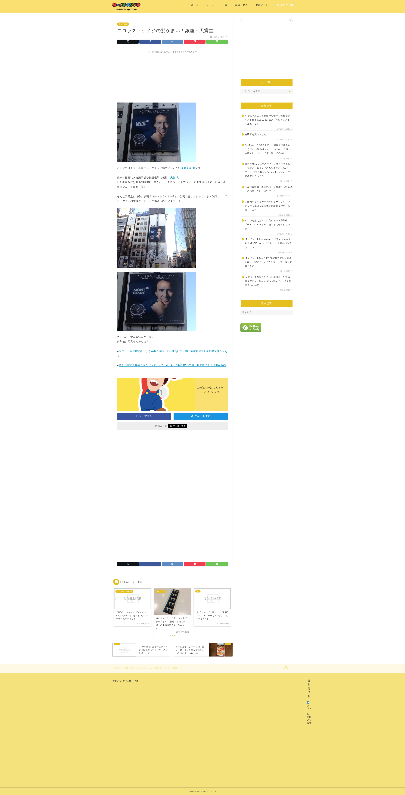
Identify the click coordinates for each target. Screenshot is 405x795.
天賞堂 (174, 177)
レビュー (212, 4)
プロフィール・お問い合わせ (309, 714)
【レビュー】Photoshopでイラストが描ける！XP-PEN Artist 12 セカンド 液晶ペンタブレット (268, 243)
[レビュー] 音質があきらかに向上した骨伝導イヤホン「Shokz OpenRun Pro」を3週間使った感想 (268, 281)
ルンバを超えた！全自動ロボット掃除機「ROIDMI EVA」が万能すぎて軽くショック (267, 224)
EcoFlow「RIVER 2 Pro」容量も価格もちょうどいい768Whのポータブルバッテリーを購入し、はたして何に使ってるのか (268, 149)
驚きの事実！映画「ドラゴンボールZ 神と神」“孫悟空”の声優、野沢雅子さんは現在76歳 (172, 365)
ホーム (195, 4)
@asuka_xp (188, 168)
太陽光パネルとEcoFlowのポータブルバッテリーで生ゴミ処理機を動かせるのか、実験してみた (267, 205)
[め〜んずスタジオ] (126, 10)
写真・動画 (241, 4)
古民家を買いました (255, 134)
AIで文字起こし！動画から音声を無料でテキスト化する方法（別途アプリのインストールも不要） (267, 120)
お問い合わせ (263, 4)
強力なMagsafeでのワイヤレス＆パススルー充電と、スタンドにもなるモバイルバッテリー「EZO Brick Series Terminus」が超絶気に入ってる (267, 170)
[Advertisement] (172, 75)
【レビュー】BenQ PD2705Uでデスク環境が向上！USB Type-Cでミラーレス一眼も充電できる (268, 262)
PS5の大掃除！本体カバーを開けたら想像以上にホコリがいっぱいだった (268, 189)
